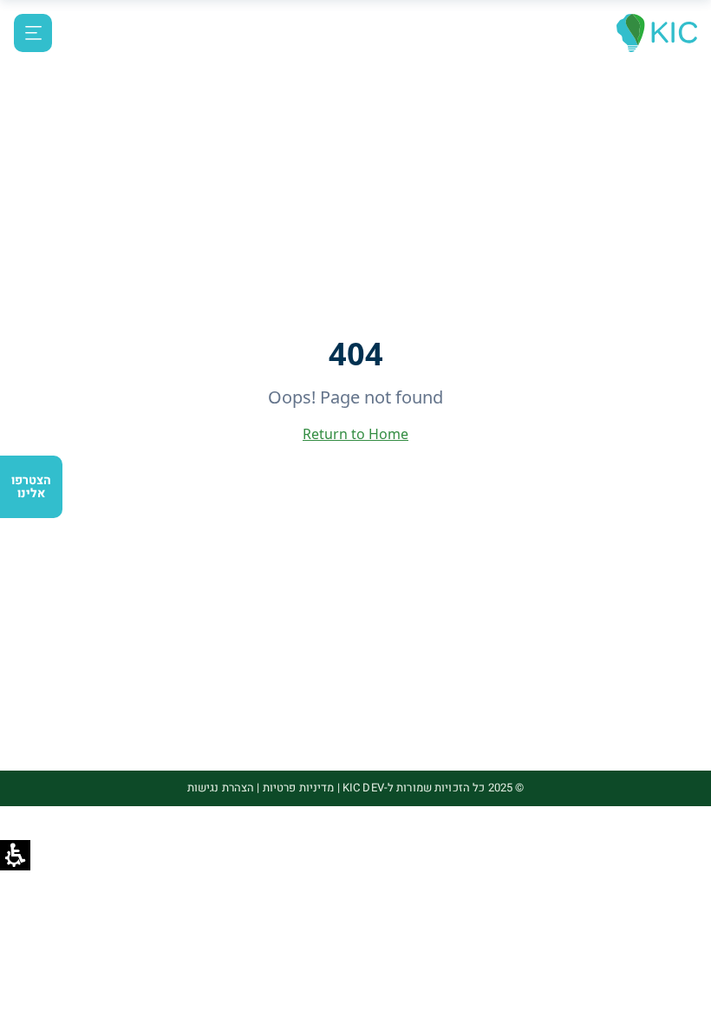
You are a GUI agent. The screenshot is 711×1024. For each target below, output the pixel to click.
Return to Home (355, 433)
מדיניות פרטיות (299, 787)
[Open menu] (33, 33)
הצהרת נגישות (221, 787)
